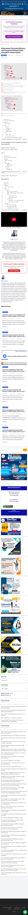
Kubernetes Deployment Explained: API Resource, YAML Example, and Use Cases (13, 410)
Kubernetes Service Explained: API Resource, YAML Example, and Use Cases (13, 390)
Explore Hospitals (14, 270)
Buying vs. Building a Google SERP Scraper (11, 766)
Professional (17, 909)
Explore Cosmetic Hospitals (14, 36)
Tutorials (17, 907)
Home (2, 44)
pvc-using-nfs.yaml (5, 209)
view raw (24, 139)
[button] (25, 912)
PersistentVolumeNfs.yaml (7, 139)
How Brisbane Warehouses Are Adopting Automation (13, 735)
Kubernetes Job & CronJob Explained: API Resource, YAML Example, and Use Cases (13, 315)
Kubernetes (6, 44)
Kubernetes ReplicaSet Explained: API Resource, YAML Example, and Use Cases (13, 430)
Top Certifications (7, 907)
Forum (23, 907)
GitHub (20, 139)
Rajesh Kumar (11, 55)
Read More (5, 326)
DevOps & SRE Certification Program (15, 2)
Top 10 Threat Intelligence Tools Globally (10, 760)
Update (9, 909)
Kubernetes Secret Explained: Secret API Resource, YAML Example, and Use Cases (13, 335)
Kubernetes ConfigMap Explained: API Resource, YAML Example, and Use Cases (13, 370)
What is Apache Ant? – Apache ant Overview (11, 717)
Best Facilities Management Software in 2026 (11, 817)
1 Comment (19, 393)
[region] (14, 128)
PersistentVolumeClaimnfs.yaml (8, 171)
